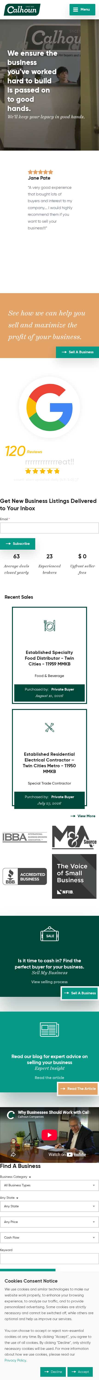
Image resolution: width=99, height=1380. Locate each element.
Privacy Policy (15, 1360)
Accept (83, 1372)
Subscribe (21, 544)
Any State (7, 1197)
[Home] (22, 10)
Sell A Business (81, 352)
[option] (49, 200)
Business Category (13, 1177)
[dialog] (49, 1325)
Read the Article (81, 1089)
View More (86, 816)
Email (4, 519)
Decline (56, 1372)
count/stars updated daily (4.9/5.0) (44, 480)
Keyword (6, 1250)
